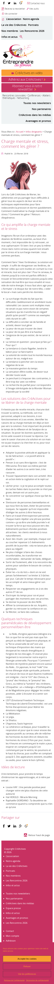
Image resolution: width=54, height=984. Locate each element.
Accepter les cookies (27, 959)
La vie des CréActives (13, 25)
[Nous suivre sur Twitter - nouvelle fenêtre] (9, 3)
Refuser (27, 966)
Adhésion (11, 940)
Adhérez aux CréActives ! (25, 79)
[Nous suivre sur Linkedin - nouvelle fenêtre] (15, 3)
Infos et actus (9, 36)
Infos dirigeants (34, 131)
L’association (13, 19)
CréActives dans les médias (35, 115)
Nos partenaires (41, 109)
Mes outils (34, 8)
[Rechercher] (21, 37)
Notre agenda (31, 19)
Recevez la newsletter (15, 8)
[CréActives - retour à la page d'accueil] (18, 55)
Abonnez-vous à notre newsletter (27, 87)
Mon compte (12, 935)
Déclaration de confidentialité (37, 980)
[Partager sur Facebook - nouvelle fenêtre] (3, 826)
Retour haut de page (39, 835)
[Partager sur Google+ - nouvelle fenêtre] (20, 826)
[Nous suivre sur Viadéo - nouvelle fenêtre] (21, 3)
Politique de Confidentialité (14, 980)
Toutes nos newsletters (37, 103)
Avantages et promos (38, 121)
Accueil (19, 131)
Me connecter (11, 13)
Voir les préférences (27, 974)
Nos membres (9, 31)
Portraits (33, 25)
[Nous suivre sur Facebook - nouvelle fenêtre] (3, 3)
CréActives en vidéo (29, 72)
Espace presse (13, 908)
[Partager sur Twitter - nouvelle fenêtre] (9, 826)
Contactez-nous (37, 3)
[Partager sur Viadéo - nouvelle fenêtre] (26, 826)
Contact (10, 931)
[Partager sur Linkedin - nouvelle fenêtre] (15, 826)
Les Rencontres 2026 (32, 31)
